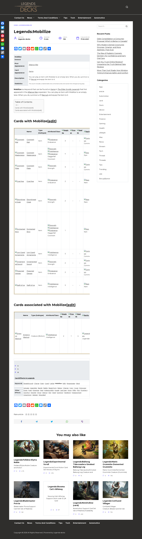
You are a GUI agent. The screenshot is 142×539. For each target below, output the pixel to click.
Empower (82, 388)
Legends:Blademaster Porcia (24, 502)
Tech (72, 18)
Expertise (36, 390)
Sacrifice (27, 392)
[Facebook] (2, 23)
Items (31, 71)
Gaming (102, 124)
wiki (100, 174)
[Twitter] (2, 27)
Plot (78, 390)
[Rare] (86, 180)
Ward (78, 383)
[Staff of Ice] (20, 285)
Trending (102, 169)
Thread (102, 156)
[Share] (2, 57)
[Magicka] (65, 133)
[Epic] (86, 153)
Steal (54, 392)
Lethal (52, 383)
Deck (101, 105)
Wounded (42, 395)
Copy (71, 388)
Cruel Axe (30, 181)
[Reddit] (2, 40)
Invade (57, 390)
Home (16, 25)
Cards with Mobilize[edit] (24, 108)
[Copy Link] (2, 52)
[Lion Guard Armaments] (20, 255)
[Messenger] (2, 48)
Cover (76, 388)
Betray (60, 388)
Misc (101, 137)
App (101, 87)
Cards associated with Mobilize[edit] (28, 110)
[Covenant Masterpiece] (20, 155)
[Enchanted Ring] (20, 232)
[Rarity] (87, 132)
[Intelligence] (53, 151)
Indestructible (49, 390)
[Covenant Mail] (20, 142)
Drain (42, 383)
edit (52, 121)
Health (102, 128)
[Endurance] (52, 140)
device (101, 110)
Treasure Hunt (76, 392)
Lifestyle (102, 133)
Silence (44, 392)
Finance (102, 119)
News (29, 18)
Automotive (99, 18)
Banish (40, 388)
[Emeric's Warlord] (18, 339)
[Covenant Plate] (20, 168)
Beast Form (53, 388)
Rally (64, 383)
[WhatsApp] (2, 44)
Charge (36, 383)
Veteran (35, 395)
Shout (39, 392)
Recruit (33, 79)
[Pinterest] (2, 36)
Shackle (33, 392)
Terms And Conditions (48, 18)
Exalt (30, 390)
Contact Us (19, 18)
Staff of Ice (31, 285)
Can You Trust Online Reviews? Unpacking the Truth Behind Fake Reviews (111, 64)
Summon (60, 392)
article (101, 91)
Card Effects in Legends (25, 378)
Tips (65, 18)
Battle (45, 388)
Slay (49, 392)
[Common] (87, 141)
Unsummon (27, 395)
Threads (102, 160)
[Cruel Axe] (19, 181)
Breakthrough (28, 383)
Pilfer (74, 390)
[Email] (2, 32)
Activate (26, 388)
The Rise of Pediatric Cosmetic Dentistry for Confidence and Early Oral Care (111, 55)
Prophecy (84, 390)
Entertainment (84, 18)
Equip (25, 390)
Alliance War (33, 65)
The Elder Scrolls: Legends (68, 89)
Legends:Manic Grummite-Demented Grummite (113, 464)
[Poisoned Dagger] (20, 273)
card (101, 101)
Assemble (33, 388)
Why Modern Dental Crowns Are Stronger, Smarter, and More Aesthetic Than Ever (110, 47)
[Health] (79, 133)
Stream (102, 146)
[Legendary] (86, 336)
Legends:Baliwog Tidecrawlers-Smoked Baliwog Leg (83, 464)
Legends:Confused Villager (112, 502)
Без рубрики (104, 179)
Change (66, 388)
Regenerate (71, 383)
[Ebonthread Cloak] (20, 202)
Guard (47, 383)
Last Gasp (63, 390)
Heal (41, 390)
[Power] (72, 133)
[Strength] (52, 149)
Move (70, 390)
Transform (67, 392)
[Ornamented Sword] (20, 264)
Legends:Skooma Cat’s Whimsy (56, 487)
